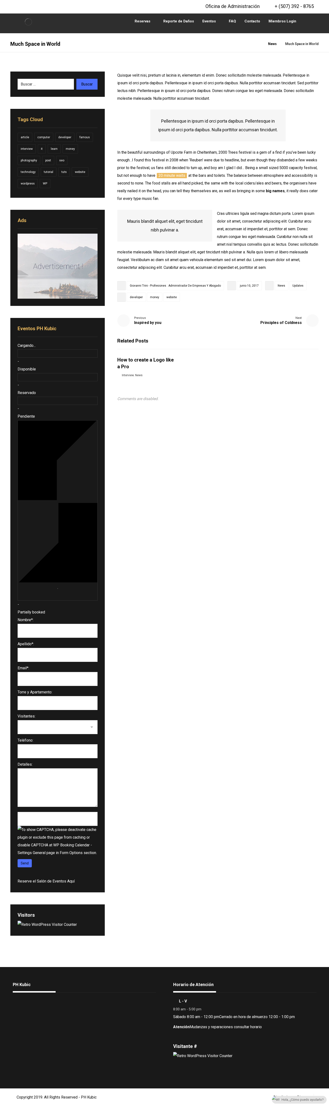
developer (136, 297)
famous (84, 137)
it (42, 149)
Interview (128, 375)
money (154, 297)
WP (45, 183)
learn (54, 149)
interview (27, 149)
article (25, 137)
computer (43, 137)
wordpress (28, 183)
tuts (64, 172)
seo (61, 160)
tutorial (48, 172)
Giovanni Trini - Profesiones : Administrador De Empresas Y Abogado (175, 285)
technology (28, 172)
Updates (297, 285)
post (48, 160)
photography (29, 160)
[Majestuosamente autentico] (28, 22)
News (281, 285)
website (171, 297)
